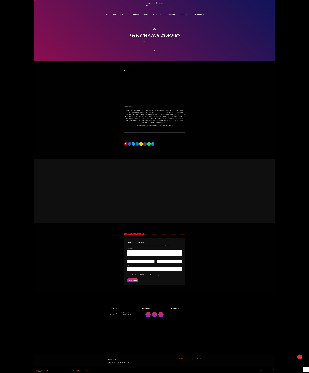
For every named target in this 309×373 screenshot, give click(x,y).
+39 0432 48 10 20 (118, 363)
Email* (159, 258)
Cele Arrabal (131, 198)
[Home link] (154, 7)
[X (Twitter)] (187, 358)
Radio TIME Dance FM (113, 361)
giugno (158, 125)
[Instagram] (192, 358)
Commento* (130, 248)
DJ (154, 28)
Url (128, 265)
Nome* (128, 258)
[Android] (200, 358)
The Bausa (161, 198)
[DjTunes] (197, 358)
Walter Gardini (135, 138)
